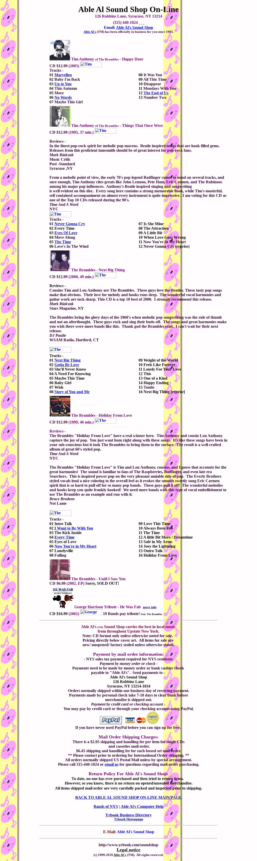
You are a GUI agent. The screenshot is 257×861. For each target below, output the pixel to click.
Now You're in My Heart (75, 546)
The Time (62, 242)
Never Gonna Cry (69, 224)
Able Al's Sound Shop (134, 27)
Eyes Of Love (65, 233)
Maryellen (63, 75)
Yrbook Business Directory (128, 815)
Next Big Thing (67, 360)
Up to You (63, 84)
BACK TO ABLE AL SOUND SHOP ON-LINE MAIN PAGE (128, 797)
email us (111, 764)
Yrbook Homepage (128, 819)
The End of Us (156, 93)
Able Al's (90, 32)
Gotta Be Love (66, 365)
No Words (63, 97)
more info (150, 607)
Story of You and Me (72, 392)
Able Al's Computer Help (142, 806)
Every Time (64, 537)
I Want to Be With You (73, 528)
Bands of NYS (106, 806)
